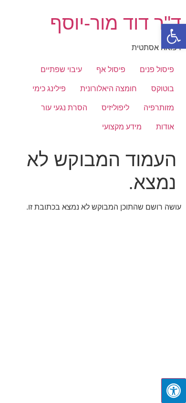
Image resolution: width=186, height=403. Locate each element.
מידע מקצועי (122, 127)
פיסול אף (110, 69)
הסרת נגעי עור (64, 108)
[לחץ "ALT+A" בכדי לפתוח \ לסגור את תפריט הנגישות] (173, 390)
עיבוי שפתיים (61, 69)
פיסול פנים (157, 69)
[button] (173, 36)
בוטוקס (162, 89)
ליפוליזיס (115, 108)
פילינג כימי (49, 89)
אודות (165, 127)
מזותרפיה (159, 108)
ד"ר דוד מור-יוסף (115, 22)
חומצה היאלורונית (108, 89)
